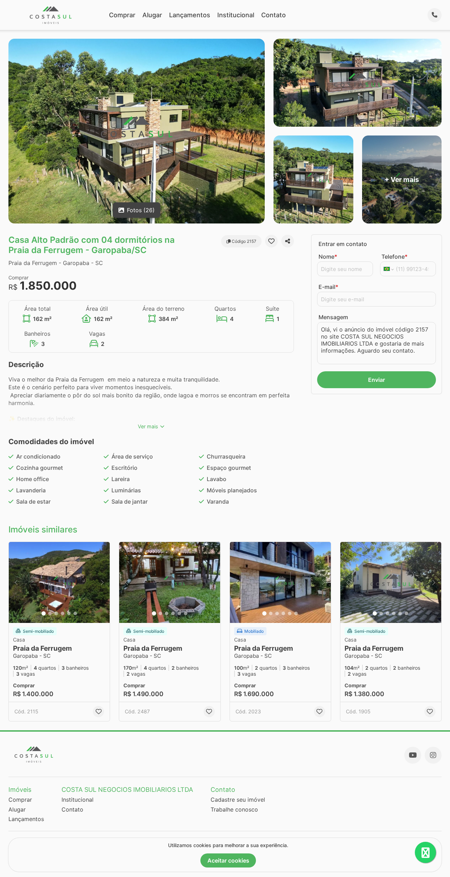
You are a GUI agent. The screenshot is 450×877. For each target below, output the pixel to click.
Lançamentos (189, 15)
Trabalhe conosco (234, 809)
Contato (273, 15)
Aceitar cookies (228, 860)
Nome (328, 256)
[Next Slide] (102, 582)
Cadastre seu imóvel (238, 799)
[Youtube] (412, 755)
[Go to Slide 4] (62, 613)
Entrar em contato (343, 243)
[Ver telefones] (435, 15)
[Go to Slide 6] (75, 613)
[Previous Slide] (16, 582)
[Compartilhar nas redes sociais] (287, 241)
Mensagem (333, 317)
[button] (59, 582)
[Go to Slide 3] (56, 613)
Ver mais (148, 426)
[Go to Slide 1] (43, 613)
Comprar (122, 15)
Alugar (152, 15)
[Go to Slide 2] (50, 613)
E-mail (328, 286)
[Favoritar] (271, 241)
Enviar (376, 379)
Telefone (394, 256)
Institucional (235, 15)
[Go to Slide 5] (69, 613)
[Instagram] (433, 755)
